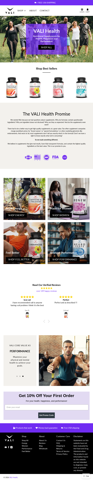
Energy (24, 443)
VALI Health (13, 477)
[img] (46, 288)
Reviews (42, 443)
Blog (41, 446)
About (33, 10)
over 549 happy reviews (46, 291)
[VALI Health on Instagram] (11, 448)
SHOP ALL (46, 47)
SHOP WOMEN (60, 215)
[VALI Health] (10, 10)
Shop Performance (64, 259)
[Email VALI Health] (6, 448)
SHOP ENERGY (16, 215)
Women (25, 446)
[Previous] (78, 381)
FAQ (58, 443)
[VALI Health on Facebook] (8, 448)
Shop (20, 10)
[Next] (84, 381)
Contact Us (60, 440)
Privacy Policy (61, 454)
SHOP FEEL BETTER (18, 259)
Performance (27, 448)
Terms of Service (62, 451)
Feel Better (26, 451)
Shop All (25, 440)
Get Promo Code (46, 415)
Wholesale (43, 448)
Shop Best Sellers (46, 68)
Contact (45, 10)
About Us (43, 440)
